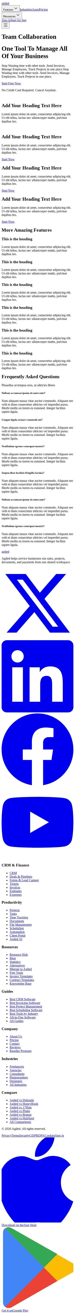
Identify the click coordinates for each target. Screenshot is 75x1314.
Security (24, 1135)
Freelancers (17, 1066)
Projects (15, 910)
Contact (14, 1043)
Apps (35, 9)
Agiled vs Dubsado (22, 1100)
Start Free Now (11, 83)
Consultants (17, 1074)
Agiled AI (16, 939)
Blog (13, 958)
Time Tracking (19, 917)
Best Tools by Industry (24, 1013)
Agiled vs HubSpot (22, 1118)
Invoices (15, 887)
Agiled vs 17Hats (21, 1107)
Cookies (50, 1135)
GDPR (33, 1135)
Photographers (19, 1077)
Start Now (8, 159)
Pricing (43, 9)
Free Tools (16, 972)
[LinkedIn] (37, 711)
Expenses (16, 894)
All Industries (18, 1084)
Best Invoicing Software (25, 1003)
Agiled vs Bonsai (20, 1114)
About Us (16, 1036)
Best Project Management (26, 1006)
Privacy (6, 1135)
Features (8, 9)
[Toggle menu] (6, 25)
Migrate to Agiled (21, 969)
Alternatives (17, 965)
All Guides (16, 1021)
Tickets (14, 884)
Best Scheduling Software (26, 1010)
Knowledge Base (20, 983)
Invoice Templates (21, 976)
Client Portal (17, 935)
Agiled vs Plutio (20, 1111)
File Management (21, 924)
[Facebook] (37, 784)
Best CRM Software (22, 999)
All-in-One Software (23, 1017)
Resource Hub (19, 954)
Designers (16, 1081)
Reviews (15, 1047)
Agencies (15, 1070)
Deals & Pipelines (21, 876)
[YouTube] (37, 857)
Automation (17, 932)
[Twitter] (37, 638)
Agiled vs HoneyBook (24, 1103)
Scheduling (17, 928)
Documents (17, 921)
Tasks (13, 913)
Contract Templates (22, 980)
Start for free (18, 20)
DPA (41, 1135)
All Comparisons (20, 1122)
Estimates (16, 891)
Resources (9, 16)
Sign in (6, 20)
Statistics (15, 962)
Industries (26, 9)
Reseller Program (20, 1051)
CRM (13, 873)
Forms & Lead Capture (24, 880)
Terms (15, 1135)
